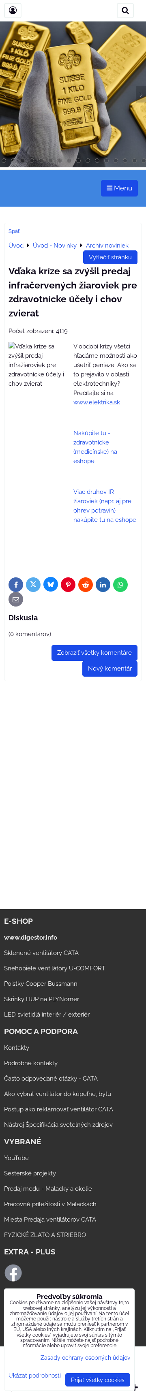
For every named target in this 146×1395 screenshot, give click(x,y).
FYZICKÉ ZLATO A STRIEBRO (45, 1235)
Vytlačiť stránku (110, 257)
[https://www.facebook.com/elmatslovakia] (13, 1280)
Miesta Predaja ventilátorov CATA (50, 1219)
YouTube (16, 1158)
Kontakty (16, 1047)
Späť (14, 231)
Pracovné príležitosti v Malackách (50, 1204)
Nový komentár (110, 668)
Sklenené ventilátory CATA (41, 953)
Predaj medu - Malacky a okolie (48, 1188)
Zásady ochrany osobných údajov (85, 1357)
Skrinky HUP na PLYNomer (41, 999)
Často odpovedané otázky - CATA (51, 1078)
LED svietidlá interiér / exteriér (47, 1014)
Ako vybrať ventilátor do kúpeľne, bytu (57, 1094)
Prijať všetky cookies (98, 1379)
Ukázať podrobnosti (35, 1375)
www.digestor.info (30, 937)
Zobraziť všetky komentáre (94, 652)
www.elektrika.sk (96, 402)
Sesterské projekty (30, 1173)
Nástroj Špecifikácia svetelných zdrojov (58, 1124)
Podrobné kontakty (31, 1063)
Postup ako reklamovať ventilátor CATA (58, 1109)
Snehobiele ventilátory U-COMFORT (54, 968)
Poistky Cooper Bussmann (40, 983)
